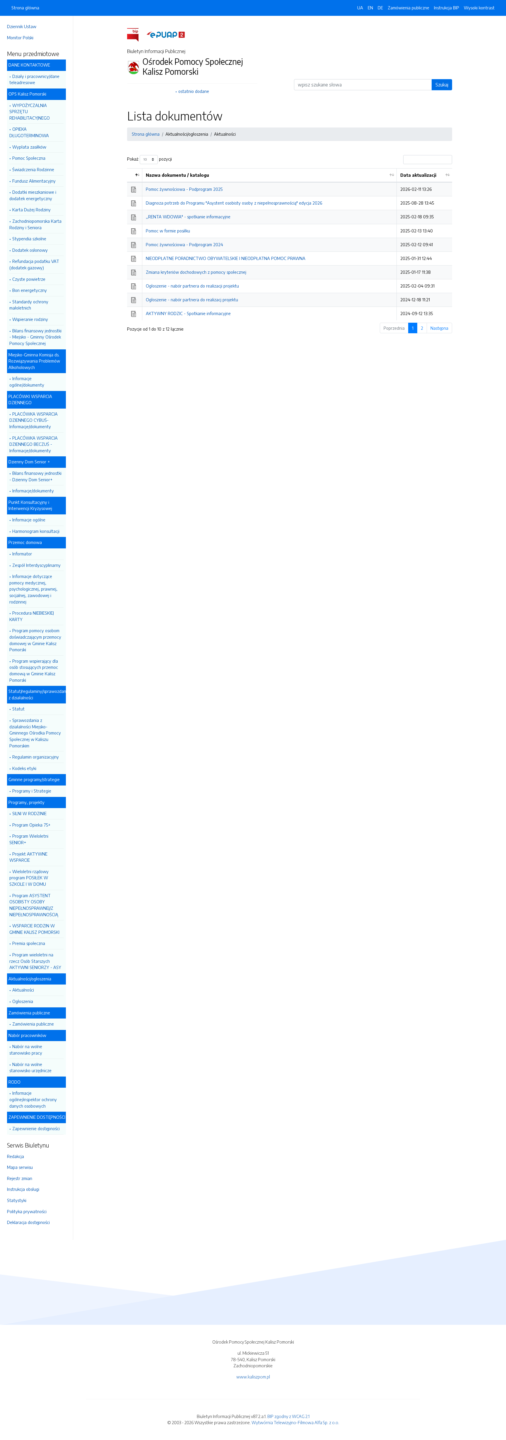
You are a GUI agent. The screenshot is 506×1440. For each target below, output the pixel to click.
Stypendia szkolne (29, 238)
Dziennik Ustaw (21, 26)
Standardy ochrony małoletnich (28, 305)
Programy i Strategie (31, 790)
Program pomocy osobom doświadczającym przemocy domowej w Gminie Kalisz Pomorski (35, 640)
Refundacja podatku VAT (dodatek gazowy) (34, 264)
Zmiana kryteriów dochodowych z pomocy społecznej (196, 272)
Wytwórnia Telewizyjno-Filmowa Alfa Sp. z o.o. (295, 1422)
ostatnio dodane (193, 91)
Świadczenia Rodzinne (33, 169)
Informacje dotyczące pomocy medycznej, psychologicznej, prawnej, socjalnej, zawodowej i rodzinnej (33, 589)
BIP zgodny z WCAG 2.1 (288, 1416)
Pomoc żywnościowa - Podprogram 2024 (184, 244)
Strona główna (25, 7)
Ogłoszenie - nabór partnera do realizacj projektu (192, 299)
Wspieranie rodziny (30, 319)
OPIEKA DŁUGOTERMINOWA (29, 132)
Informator (22, 553)
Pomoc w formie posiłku (168, 230)
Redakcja (15, 1156)
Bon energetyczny (29, 290)
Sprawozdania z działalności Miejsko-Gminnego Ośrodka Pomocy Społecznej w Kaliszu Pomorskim (35, 733)
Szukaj (441, 85)
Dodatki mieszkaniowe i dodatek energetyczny (32, 195)
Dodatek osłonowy (30, 250)
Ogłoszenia (22, 1001)
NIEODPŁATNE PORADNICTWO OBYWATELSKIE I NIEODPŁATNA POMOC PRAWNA (225, 258)
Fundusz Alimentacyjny (34, 180)
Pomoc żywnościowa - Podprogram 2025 (184, 189)
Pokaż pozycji (149, 158)
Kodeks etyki (24, 768)
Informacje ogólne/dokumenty (26, 381)
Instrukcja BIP (446, 7)
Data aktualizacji (418, 175)
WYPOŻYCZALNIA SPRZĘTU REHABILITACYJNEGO (29, 111)
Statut (18, 708)
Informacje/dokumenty (33, 490)
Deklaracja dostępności (28, 1222)
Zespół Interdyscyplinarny (36, 565)
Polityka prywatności (27, 1211)
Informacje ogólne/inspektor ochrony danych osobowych (33, 1099)
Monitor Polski (20, 37)
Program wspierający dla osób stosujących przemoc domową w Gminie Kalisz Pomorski (33, 670)
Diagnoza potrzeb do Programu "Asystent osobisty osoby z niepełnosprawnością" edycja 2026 (234, 202)
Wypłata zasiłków (29, 146)
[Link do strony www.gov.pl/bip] (136, 34)
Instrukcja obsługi (23, 1189)
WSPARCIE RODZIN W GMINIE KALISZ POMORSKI (34, 929)
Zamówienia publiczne (33, 1023)
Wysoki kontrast (479, 7)
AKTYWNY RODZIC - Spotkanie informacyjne (188, 313)
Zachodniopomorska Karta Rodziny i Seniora (35, 224)
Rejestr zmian (19, 1178)
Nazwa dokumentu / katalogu (177, 175)
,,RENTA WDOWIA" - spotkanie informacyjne (188, 216)
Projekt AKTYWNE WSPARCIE (28, 857)
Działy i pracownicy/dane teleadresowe (34, 79)
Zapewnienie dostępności (36, 1128)
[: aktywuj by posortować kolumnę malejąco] (134, 175)
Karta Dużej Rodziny (31, 209)
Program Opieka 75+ (31, 824)
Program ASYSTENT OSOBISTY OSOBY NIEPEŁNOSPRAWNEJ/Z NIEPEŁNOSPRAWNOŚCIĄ (33, 905)
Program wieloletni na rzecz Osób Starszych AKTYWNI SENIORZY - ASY (35, 961)
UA (360, 7)
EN (370, 7)
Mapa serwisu (20, 1167)
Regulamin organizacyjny (35, 756)
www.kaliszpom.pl (253, 1376)
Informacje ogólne (28, 519)
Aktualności (23, 989)
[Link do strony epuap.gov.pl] (166, 34)
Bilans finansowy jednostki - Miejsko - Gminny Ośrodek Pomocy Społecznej (35, 337)
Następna (439, 328)
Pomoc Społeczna (28, 158)
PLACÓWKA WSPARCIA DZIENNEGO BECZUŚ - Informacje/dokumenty (33, 444)
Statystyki (16, 1200)
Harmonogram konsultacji (35, 531)
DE (380, 7)
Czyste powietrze (28, 279)
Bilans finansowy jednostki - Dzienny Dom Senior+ (35, 476)
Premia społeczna (28, 943)
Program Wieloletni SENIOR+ (28, 839)
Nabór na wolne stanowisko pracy (25, 1049)
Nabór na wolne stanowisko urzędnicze (30, 1067)
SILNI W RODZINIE (29, 813)
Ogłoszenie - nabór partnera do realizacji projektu (192, 285)
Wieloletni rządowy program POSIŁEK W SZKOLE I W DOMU (29, 878)
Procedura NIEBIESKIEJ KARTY (31, 616)
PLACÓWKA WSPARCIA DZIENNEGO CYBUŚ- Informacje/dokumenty (33, 420)
